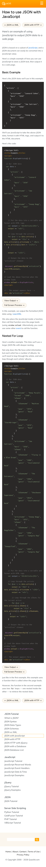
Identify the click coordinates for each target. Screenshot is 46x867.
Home (8, 851)
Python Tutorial (11, 812)
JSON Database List (14, 750)
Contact (22, 851)
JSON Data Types (12, 725)
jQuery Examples (12, 790)
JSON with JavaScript (14, 735)
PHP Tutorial (10, 819)
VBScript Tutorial (12, 822)
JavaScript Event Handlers (17, 768)
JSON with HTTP (31, 25)
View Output (10, 300)
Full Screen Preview (13, 305)
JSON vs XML (13, 25)
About (15, 851)
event (18, 328)
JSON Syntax (10, 721)
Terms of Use (34, 851)
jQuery (7, 782)
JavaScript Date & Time (15, 771)
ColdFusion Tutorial (13, 815)
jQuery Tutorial (11, 786)
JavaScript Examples (14, 775)
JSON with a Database (15, 746)
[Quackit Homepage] (6, 3)
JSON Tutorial (11, 714)
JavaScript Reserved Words (17, 764)
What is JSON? (11, 718)
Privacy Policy (23, 854)
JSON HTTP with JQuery (15, 742)
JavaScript (32, 47)
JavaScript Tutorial (13, 761)
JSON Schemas (11, 728)
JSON (7, 797)
